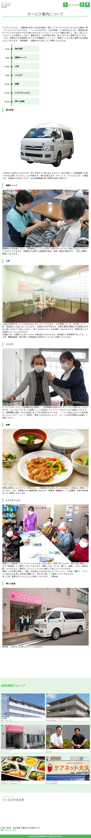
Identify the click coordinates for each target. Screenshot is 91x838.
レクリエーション (22, 92)
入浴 (17, 66)
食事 (17, 83)
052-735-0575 (73, 5)
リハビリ (19, 75)
